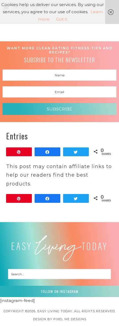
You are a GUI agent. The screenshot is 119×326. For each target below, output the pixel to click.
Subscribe (59, 109)
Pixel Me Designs (69, 319)
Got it (61, 19)
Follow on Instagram (59, 291)
